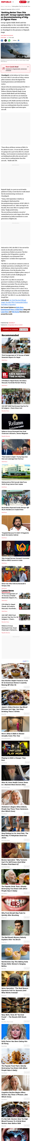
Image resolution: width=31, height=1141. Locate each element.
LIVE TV (23, 2)
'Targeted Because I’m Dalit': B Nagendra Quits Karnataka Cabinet (15, 534)
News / (3, 6)
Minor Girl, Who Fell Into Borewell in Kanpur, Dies (14, 585)
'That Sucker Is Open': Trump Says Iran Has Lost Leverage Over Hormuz (15, 458)
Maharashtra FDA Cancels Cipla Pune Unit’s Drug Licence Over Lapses (14, 483)
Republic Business (6, 436)
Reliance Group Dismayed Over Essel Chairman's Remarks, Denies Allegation (15, 432)
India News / (8, 6)
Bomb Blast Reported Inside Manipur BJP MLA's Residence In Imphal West (15, 509)
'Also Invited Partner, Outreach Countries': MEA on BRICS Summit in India (16, 559)
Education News (5, 410)
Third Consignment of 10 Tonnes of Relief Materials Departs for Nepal (15, 356)
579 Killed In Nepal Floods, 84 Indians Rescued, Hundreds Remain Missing (14, 382)
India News (3, 37)
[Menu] (28, 2)
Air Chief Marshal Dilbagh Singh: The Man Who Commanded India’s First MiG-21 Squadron (14, 302)
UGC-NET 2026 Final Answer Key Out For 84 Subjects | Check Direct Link (15, 407)
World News (4, 360)
